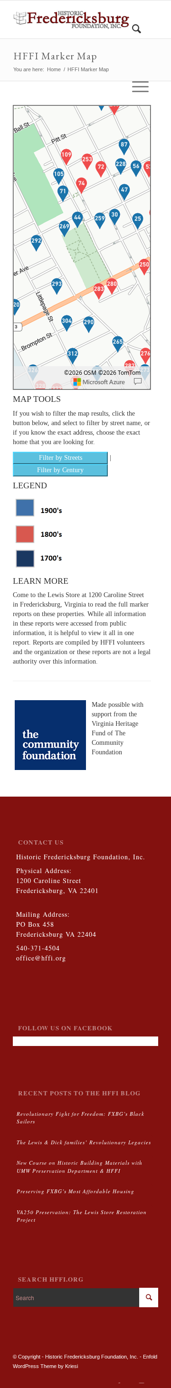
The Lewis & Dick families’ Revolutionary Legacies (84, 1142)
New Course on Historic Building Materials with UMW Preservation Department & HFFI (79, 1166)
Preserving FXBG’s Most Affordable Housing (75, 1191)
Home (54, 69)
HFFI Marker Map (55, 56)
